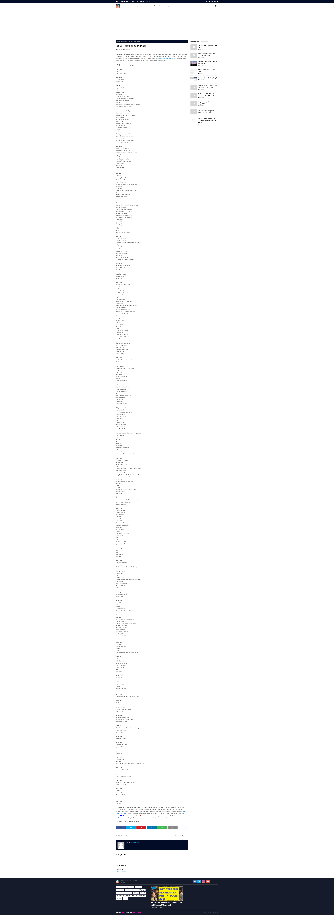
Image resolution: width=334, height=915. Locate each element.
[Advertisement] (167, 24)
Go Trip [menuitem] (167, 6)
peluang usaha (120, 895)
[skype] (217, 1)
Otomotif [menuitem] (152, 6)
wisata (125, 898)
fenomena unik (129, 890)
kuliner (129, 892)
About (209, 912)
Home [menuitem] (124, 6)
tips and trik (142, 895)
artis (132, 887)
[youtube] (208, 881)
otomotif (143, 892)
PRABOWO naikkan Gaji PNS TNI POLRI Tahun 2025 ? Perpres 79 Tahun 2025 (166, 904)
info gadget (142, 890)
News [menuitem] (130, 6)
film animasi (124, 41)
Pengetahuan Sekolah (134, 821)
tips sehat (119, 898)
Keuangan (126, 887)
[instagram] (212, 1)
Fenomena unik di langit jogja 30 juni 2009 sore (207, 62)
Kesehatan (119, 887)
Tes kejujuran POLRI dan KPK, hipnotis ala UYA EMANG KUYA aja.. (208, 95)
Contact (128, 1)
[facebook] (206, 1)
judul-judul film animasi (166, 58)
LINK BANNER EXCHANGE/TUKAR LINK (207, 46)
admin (154, 907)
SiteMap (142, 1)
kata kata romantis (121, 892)
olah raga (136, 892)
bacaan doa (138, 887)
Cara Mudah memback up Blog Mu (208, 78)
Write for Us (148, 1)
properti (128, 895)
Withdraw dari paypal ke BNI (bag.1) (206, 71)
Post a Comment (121, 872)
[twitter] (209, 1)
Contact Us (215, 912)
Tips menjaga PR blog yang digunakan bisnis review (206, 111)
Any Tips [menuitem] (174, 6)
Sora (123, 912)
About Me (122, 1)
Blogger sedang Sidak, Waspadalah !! (204, 103)
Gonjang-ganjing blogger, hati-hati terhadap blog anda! (208, 54)
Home (117, 1)
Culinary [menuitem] (160, 6)
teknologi (134, 895)
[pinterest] (215, 1)
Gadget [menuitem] (137, 6)
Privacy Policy (135, 1)
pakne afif (119, 49)
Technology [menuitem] (144, 6)
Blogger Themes (137, 912)
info (126, 821)
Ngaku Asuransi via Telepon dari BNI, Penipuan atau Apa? (207, 87)
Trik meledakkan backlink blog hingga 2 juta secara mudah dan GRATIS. (207, 120)
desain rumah (120, 890)
